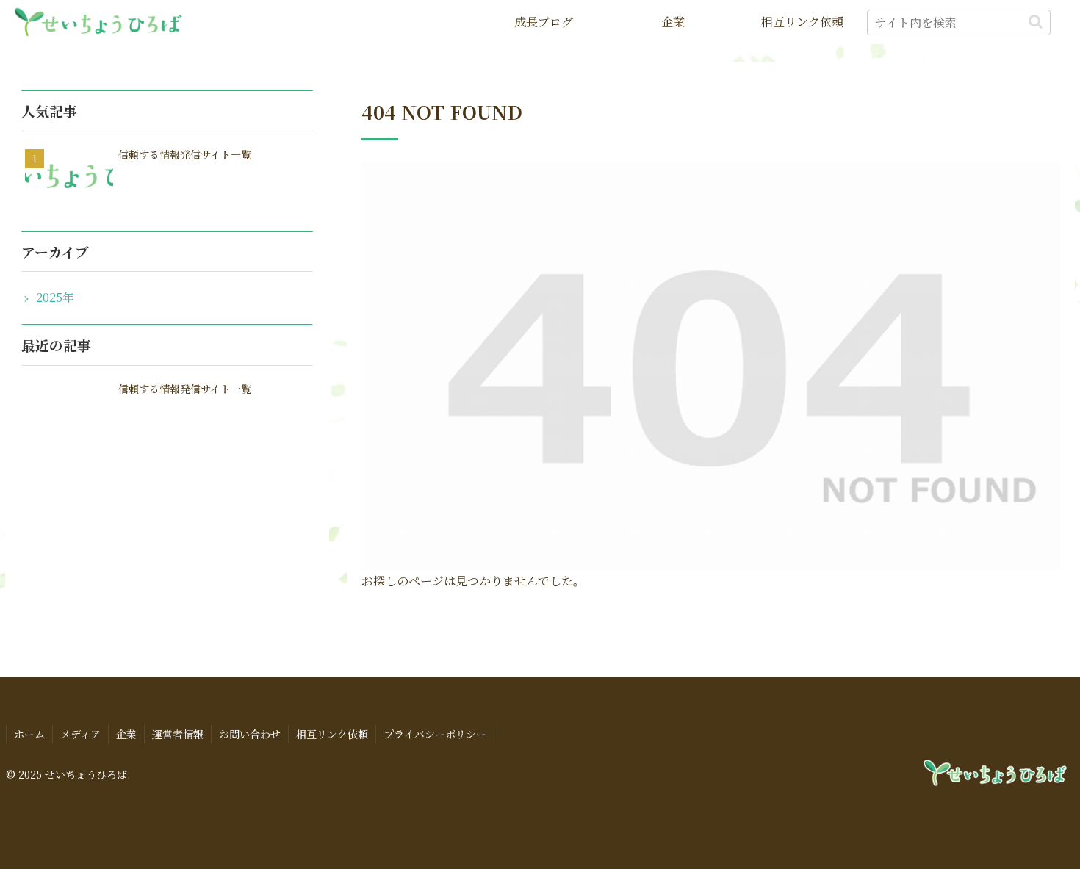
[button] (1035, 21)
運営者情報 (178, 733)
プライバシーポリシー (435, 733)
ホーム (29, 733)
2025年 (55, 297)
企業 (126, 733)
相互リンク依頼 (332, 733)
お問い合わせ (250, 733)
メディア (80, 733)
